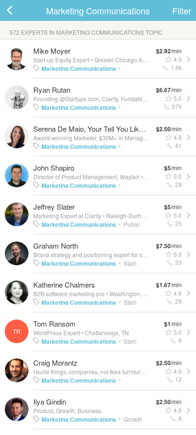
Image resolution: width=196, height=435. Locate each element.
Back (19, 10)
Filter (181, 10)
